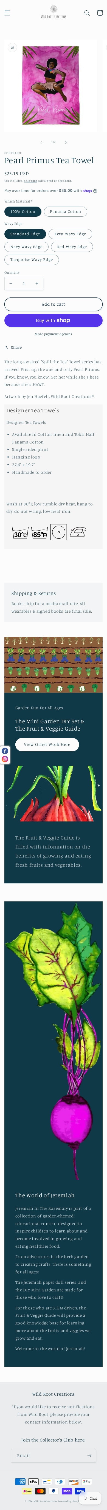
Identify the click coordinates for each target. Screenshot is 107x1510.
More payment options (53, 334)
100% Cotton (23, 211)
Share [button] (16, 347)
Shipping (30, 180)
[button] (7, 13)
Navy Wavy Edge (26, 246)
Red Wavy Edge (72, 246)
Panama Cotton (65, 211)
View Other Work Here (47, 744)
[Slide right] (66, 142)
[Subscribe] (89, 1455)
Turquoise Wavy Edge (31, 259)
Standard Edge (25, 233)
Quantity (11, 272)
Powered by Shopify (69, 1501)
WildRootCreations (45, 1501)
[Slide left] (41, 142)
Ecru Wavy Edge (70, 233)
